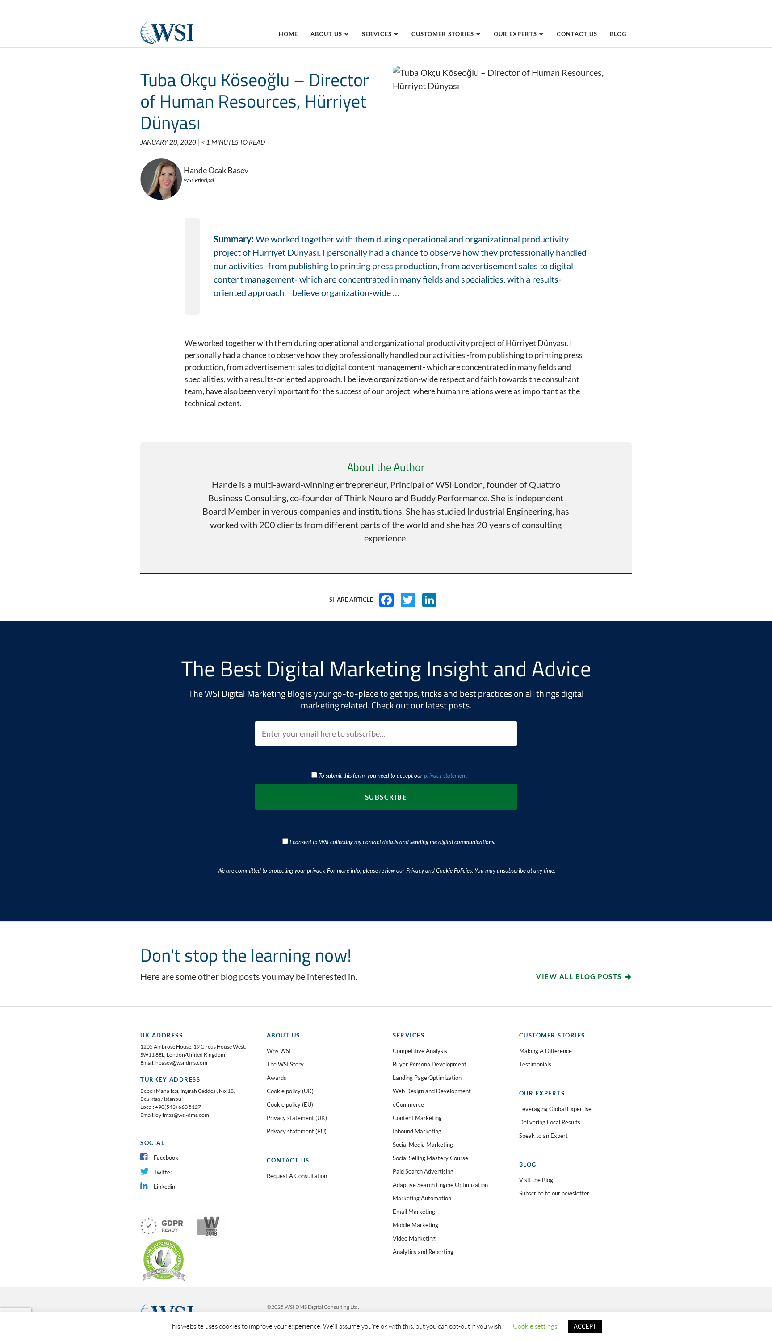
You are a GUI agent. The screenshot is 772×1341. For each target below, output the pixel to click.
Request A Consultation (297, 1175)
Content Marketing (417, 1117)
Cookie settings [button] (535, 1326)
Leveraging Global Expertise (555, 1108)
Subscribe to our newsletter (554, 1193)
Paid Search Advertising (423, 1171)
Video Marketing (414, 1238)
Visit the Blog (536, 1179)
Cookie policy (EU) (290, 1104)
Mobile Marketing (415, 1225)
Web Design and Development (432, 1091)
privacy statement (445, 775)
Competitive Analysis (420, 1050)
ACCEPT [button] (585, 1326)
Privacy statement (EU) (297, 1131)
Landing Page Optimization (427, 1077)
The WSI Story (285, 1064)
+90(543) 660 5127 (178, 1107)
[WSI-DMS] (167, 20)
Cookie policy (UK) (290, 1091)
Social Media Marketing (423, 1144)
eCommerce (408, 1104)
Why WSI (279, 1050)
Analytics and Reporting (423, 1251)
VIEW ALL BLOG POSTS (579, 976)
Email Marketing (414, 1211)
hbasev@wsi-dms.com (181, 1062)
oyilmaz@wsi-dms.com (182, 1115)
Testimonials (535, 1064)
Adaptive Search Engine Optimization (440, 1184)
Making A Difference (545, 1050)
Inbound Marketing (417, 1131)
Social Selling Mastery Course (430, 1158)
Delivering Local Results (549, 1122)
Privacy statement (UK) (297, 1117)
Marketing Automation (422, 1198)
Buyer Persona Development (429, 1064)
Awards (276, 1077)
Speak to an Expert (543, 1135)
